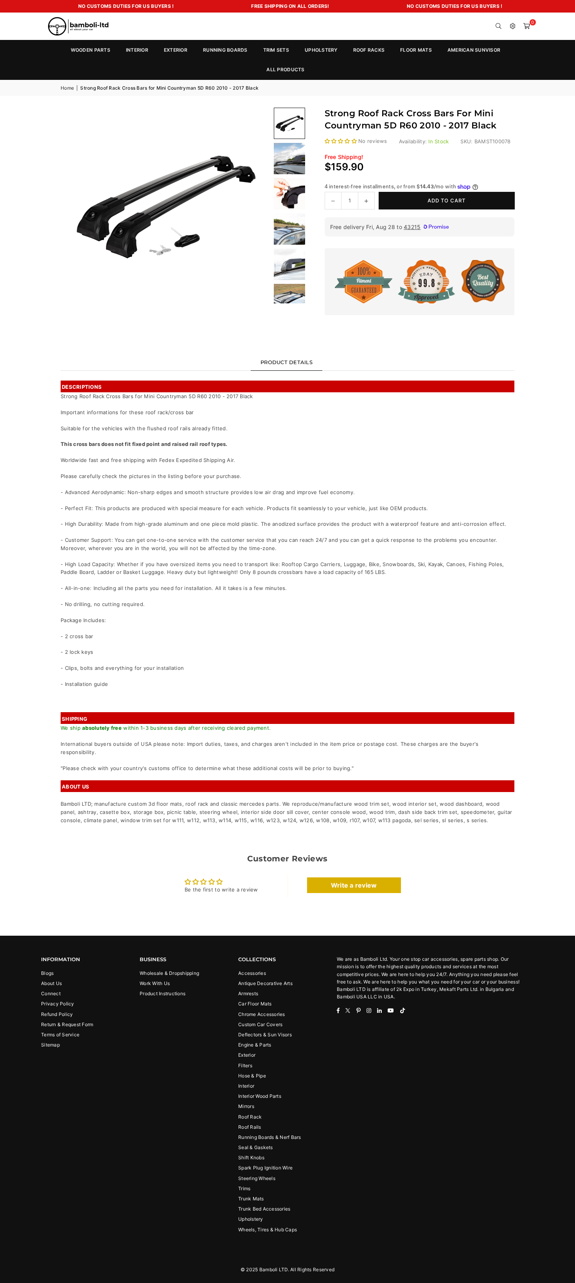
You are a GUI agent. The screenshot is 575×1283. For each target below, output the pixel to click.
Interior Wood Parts (259, 1096)
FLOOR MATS (416, 50)
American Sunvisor (473, 50)
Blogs (47, 973)
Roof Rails (249, 1127)
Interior (246, 1086)
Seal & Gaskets (255, 1147)
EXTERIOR (175, 50)
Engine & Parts (254, 1045)
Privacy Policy (57, 1004)
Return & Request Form (67, 1024)
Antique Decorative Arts (265, 983)
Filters (245, 1065)
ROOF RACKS (369, 50)
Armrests (248, 993)
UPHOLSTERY (321, 50)
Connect (51, 993)
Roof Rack (250, 1117)
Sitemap (50, 1045)
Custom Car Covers (260, 1024)
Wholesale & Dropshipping (169, 973)
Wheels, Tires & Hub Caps (267, 1229)
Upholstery (250, 1219)
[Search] (499, 26)
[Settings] (513, 26)
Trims (244, 1188)
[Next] (254, 205)
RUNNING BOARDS (225, 50)
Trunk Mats (251, 1199)
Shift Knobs (251, 1157)
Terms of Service (60, 1035)
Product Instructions (162, 993)
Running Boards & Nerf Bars (269, 1137)
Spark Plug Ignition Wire (265, 1168)
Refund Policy (57, 1014)
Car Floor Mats (255, 1004)
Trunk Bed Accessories (264, 1209)
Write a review (354, 885)
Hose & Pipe (252, 1076)
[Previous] (76, 205)
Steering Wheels (256, 1178)
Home (67, 88)
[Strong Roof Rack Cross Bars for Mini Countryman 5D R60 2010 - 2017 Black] (289, 158)
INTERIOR (137, 50)
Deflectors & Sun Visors (265, 1035)
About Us (51, 983)
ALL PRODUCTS (285, 69)
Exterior (246, 1055)
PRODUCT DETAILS (287, 362)
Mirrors (246, 1106)
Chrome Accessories (261, 1014)
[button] (527, 26)
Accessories (252, 973)
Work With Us (155, 983)
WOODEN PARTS (90, 50)
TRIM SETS (276, 50)
